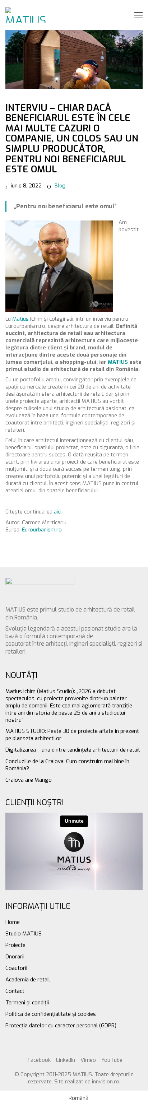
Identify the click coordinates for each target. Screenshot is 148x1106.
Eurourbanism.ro (42, 529)
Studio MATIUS (23, 933)
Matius (20, 318)
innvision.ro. (106, 1081)
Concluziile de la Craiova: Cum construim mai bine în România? (67, 765)
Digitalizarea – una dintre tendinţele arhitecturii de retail (72, 749)
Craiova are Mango (28, 780)
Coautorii (16, 968)
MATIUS (118, 362)
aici (57, 511)
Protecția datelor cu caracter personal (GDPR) (60, 1025)
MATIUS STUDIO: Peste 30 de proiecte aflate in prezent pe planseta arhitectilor (72, 735)
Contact (14, 991)
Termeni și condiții (27, 1002)
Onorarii (14, 956)
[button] (138, 15)
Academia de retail (27, 979)
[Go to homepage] (26, 15)
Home (12, 922)
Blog (60, 186)
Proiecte (15, 945)
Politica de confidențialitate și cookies (50, 1014)
